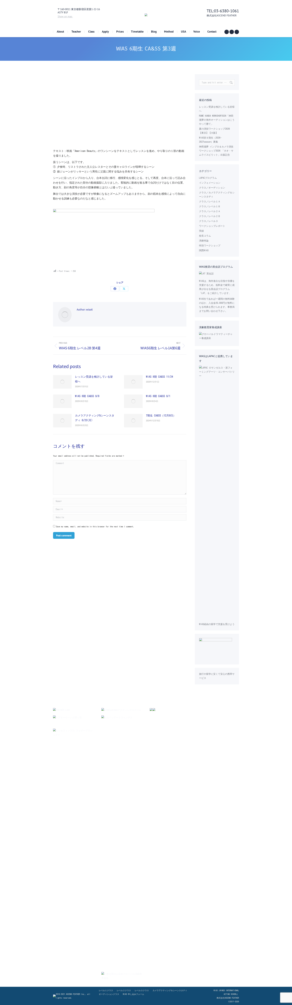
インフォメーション (209, 183)
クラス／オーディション (212, 187)
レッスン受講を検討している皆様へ (94, 379)
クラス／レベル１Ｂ (209, 206)
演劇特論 (204, 240)
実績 (201, 231)
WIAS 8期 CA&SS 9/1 (158, 396)
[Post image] (62, 382)
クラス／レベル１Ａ (209, 201)
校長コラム (205, 236)
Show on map (65, 16)
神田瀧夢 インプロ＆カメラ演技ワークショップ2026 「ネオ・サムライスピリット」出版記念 (216, 150)
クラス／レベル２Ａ (209, 211)
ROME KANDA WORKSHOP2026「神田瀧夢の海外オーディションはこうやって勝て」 (217, 120)
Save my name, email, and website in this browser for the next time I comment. (95, 526)
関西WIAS (204, 250)
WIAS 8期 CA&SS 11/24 (159, 376)
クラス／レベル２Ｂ (209, 216)
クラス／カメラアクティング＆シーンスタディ (217, 194)
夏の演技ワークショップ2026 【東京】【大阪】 (214, 131)
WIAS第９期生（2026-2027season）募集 (210, 140)
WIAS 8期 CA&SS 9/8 (87, 396)
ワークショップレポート (212, 226)
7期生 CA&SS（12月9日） (161, 415)
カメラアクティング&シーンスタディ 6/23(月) (94, 418)
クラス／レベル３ (208, 221)
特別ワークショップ (209, 245)
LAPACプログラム (208, 178)
